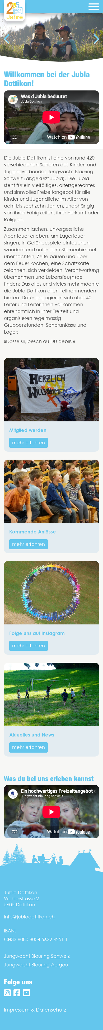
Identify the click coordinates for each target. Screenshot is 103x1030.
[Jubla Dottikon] (14, 10)
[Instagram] (7, 993)
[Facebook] (16, 993)
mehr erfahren (28, 442)
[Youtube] (26, 993)
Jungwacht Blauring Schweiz (37, 956)
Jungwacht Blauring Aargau (36, 965)
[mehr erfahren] (51, 389)
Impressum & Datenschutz (35, 1010)
